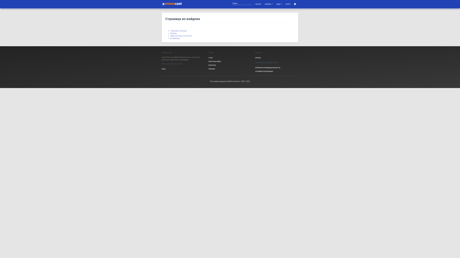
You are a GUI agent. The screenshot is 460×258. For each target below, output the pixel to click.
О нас (210, 58)
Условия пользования (264, 71)
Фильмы (268, 4)
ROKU (164, 69)
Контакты (212, 65)
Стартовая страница (178, 31)
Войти (288, 4)
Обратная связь (214, 61)
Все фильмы (175, 38)
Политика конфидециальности (267, 68)
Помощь (173, 33)
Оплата (258, 58)
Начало (258, 4)
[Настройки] (295, 4)
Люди (278, 4)
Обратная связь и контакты (181, 36)
